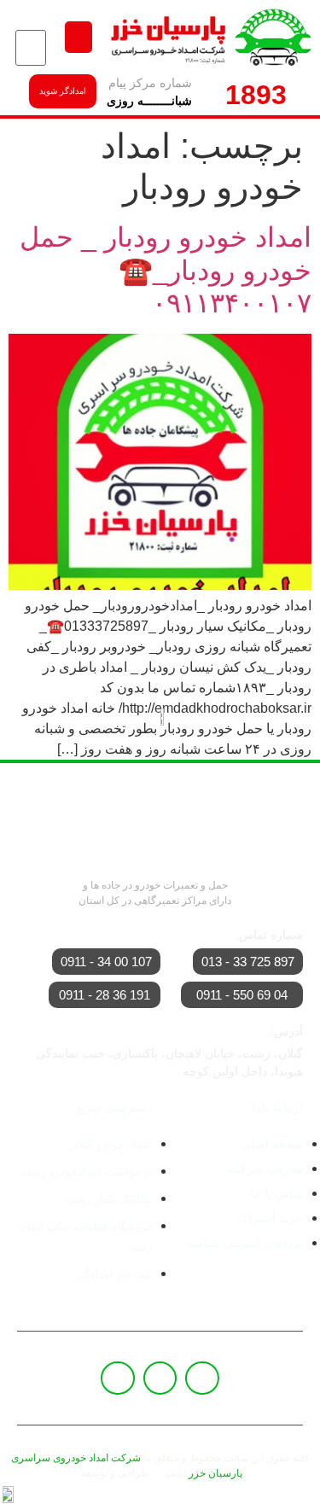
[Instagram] (118, 1378)
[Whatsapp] (160, 1378)
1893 (256, 94)
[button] (78, 37)
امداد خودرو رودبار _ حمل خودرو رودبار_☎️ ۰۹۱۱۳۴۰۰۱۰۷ (165, 270)
